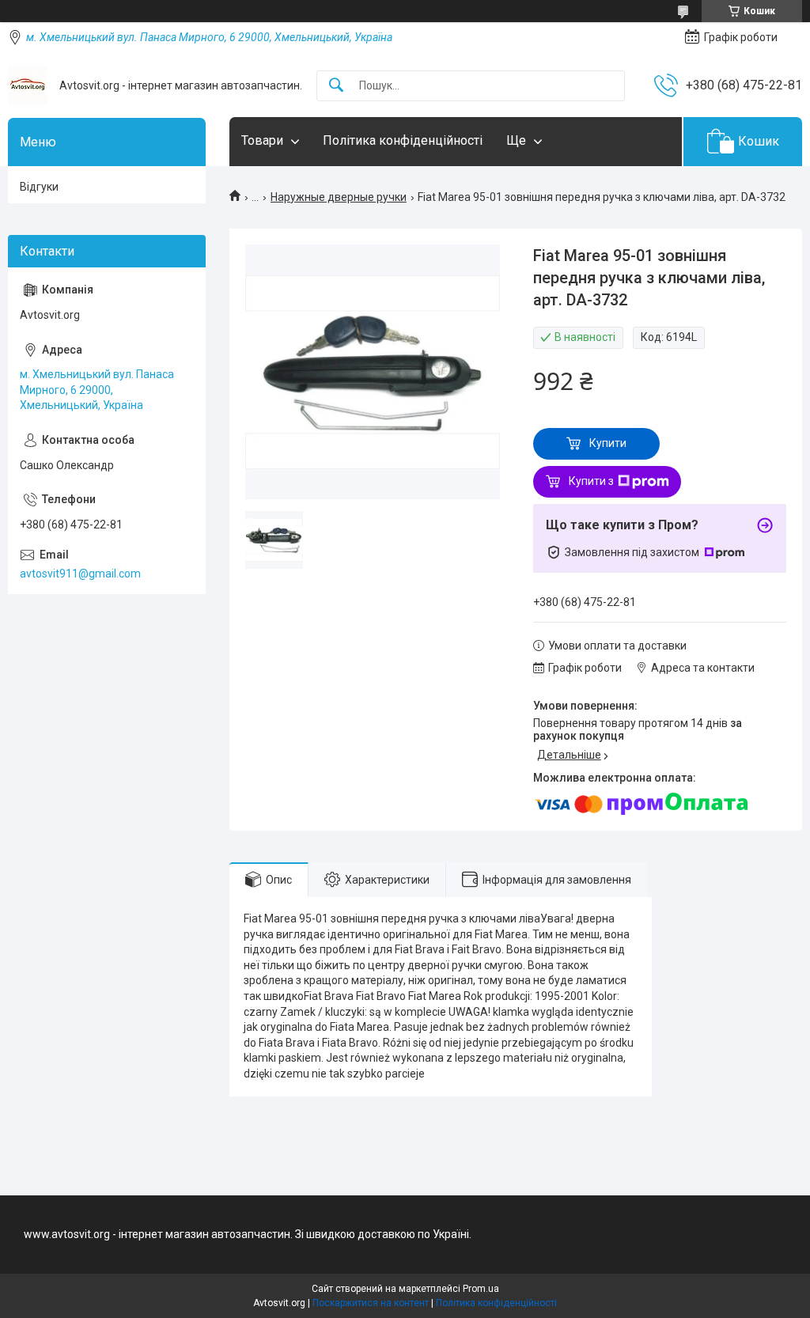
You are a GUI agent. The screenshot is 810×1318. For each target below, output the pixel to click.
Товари (262, 140)
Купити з (591, 481)
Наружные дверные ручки (339, 197)
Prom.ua (481, 1288)
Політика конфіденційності (403, 140)
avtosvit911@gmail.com (80, 573)
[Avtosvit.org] (27, 85)
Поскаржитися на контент (370, 1303)
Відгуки (39, 186)
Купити (607, 443)
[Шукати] (336, 86)
